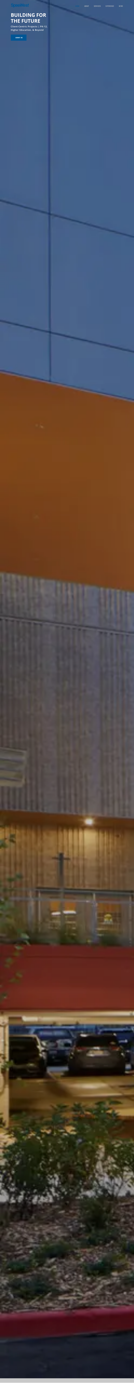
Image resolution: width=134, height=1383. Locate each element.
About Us (19, 38)
